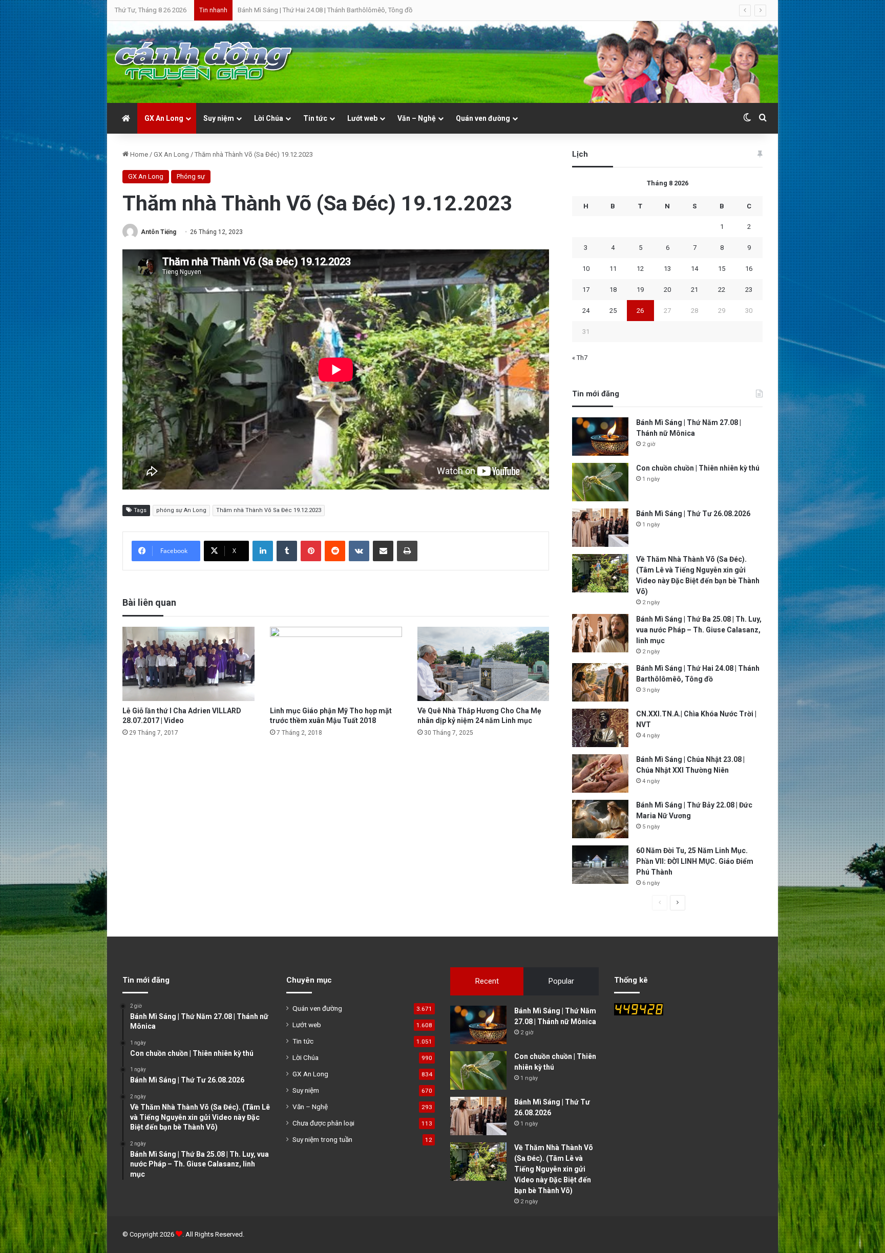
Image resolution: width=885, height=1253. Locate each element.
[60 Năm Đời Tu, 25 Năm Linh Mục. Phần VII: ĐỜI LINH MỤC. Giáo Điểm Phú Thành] (600, 864)
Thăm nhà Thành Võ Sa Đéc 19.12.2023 (268, 510)
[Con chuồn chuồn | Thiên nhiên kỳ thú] (600, 482)
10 (585, 268)
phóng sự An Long (181, 510)
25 (613, 310)
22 (721, 289)
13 (667, 268)
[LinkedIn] (262, 551)
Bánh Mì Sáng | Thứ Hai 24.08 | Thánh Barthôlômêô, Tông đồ (325, 10)
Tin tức (315, 118)
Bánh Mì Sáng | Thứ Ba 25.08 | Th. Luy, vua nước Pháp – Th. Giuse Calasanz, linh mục (699, 630)
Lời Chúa (268, 118)
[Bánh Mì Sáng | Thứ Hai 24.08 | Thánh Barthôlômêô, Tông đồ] (600, 682)
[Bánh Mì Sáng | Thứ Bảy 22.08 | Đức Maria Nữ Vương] (600, 819)
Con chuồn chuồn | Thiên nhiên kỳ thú (698, 468)
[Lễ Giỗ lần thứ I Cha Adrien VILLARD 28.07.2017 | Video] (188, 664)
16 (748, 268)
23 (748, 289)
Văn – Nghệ (416, 118)
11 (613, 268)
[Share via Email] (383, 551)
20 (667, 289)
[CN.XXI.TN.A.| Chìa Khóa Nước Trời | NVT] (600, 728)
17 (585, 289)
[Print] (407, 551)
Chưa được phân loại (323, 1123)
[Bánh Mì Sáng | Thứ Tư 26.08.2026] (600, 527)
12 (640, 268)
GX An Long (163, 118)
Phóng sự (191, 176)
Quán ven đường (483, 118)
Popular (561, 981)
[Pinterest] (311, 551)
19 (640, 289)
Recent (487, 981)
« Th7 (579, 358)
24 (585, 310)
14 (694, 268)
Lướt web (362, 118)
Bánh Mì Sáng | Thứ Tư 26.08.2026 (693, 513)
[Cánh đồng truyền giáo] (204, 61)
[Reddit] (335, 551)
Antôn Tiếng (158, 232)
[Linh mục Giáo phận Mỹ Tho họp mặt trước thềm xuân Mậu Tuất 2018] (336, 664)
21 (694, 289)
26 (640, 310)
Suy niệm (218, 118)
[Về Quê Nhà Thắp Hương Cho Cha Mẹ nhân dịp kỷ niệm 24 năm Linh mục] (483, 664)
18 (613, 289)
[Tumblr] (287, 551)
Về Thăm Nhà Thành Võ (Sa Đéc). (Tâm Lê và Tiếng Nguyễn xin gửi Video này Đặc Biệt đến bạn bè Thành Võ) (553, 1169)
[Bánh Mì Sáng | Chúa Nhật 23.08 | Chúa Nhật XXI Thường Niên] (600, 773)
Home (138, 154)
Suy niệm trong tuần (322, 1139)
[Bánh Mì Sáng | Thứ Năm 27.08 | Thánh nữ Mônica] (600, 436)
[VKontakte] (359, 551)
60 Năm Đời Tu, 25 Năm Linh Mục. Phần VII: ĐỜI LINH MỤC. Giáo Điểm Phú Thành (694, 861)
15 (721, 268)
